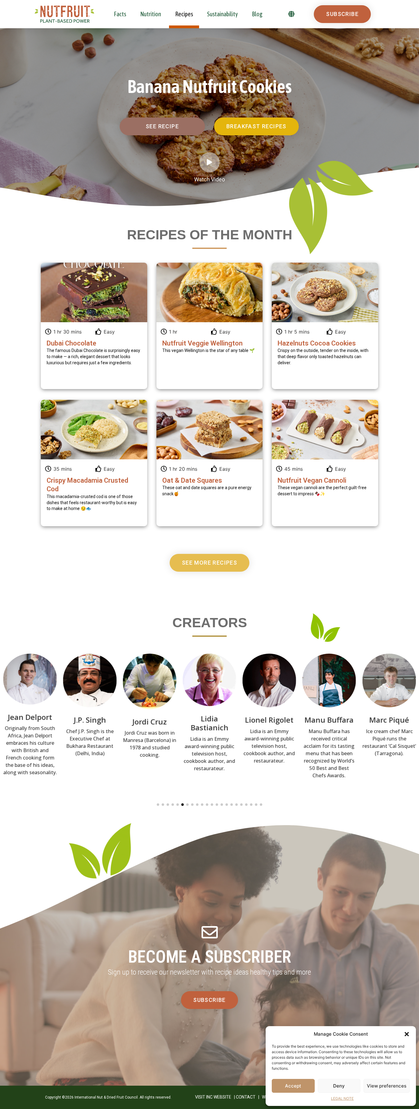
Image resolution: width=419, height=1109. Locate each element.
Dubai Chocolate (71, 343)
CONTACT (246, 1097)
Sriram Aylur (389, 719)
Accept (293, 1086)
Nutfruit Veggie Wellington (202, 343)
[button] (407, 1034)
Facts (120, 13)
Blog (257, 13)
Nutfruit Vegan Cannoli (312, 480)
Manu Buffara (269, 720)
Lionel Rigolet (209, 720)
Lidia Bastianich (149, 722)
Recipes (184, 13)
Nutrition (150, 13)
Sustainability (222, 13)
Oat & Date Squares (192, 480)
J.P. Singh (30, 720)
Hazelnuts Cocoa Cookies (317, 343)
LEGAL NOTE (342, 1098)
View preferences (386, 1086)
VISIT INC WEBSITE (213, 1097)
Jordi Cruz (90, 721)
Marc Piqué (329, 720)
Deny (339, 1086)
